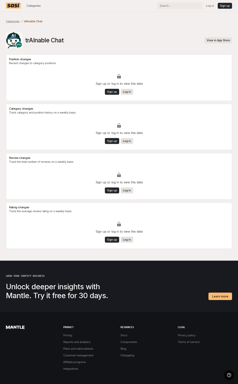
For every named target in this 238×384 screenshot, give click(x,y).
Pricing (67, 335)
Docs (123, 335)
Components (128, 342)
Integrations (70, 368)
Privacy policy (187, 335)
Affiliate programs (74, 362)
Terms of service (189, 342)
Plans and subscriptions (78, 348)
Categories (34, 5)
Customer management (78, 355)
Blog (123, 348)
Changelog (127, 355)
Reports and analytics (77, 342)
